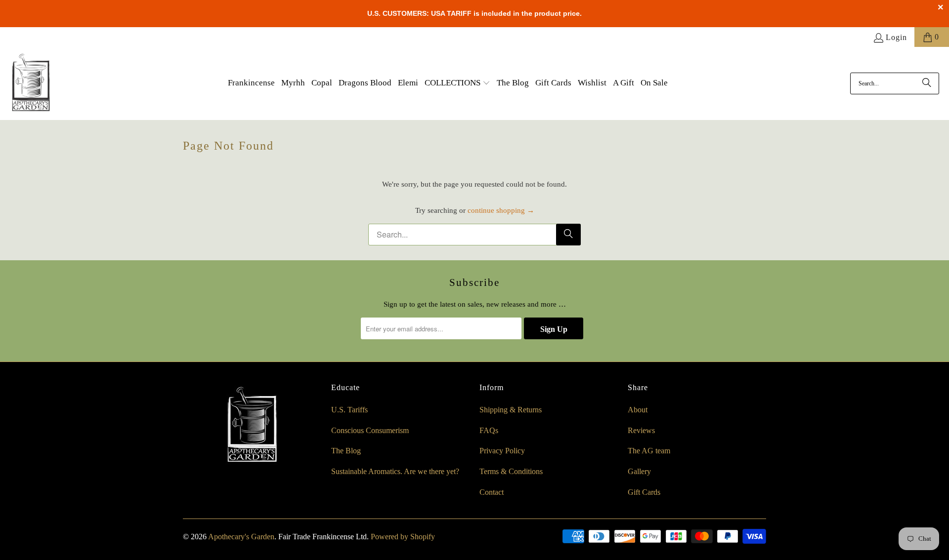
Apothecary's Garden (241, 536)
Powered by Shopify (403, 536)
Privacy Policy (502, 450)
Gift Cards (644, 492)
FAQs (488, 430)
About (637, 409)
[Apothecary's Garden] (31, 83)
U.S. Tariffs (349, 409)
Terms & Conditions (511, 471)
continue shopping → (501, 210)
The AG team (649, 450)
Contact (491, 492)
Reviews (641, 430)
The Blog (346, 450)
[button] (457, 83)
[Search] (926, 83)
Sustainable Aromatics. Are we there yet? (395, 471)
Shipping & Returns (510, 409)
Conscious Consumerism (370, 430)
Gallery (639, 471)
